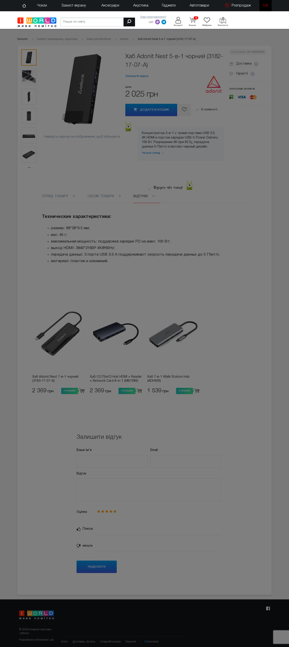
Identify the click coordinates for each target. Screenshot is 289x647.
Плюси (87, 528)
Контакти (152, 641)
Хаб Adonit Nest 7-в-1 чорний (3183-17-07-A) (55, 378)
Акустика (140, 5)
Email (154, 450)
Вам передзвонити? (153, 17)
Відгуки (141, 196)
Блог (64, 641)
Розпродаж (241, 5)
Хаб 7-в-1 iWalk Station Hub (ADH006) (168, 378)
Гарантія (131, 641)
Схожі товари (101, 196)
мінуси (87, 545)
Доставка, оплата (83, 641)
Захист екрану (73, 5)
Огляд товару (55, 196)
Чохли (42, 5)
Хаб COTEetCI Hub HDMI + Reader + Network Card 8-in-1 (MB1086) (116, 378)
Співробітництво (110, 641)
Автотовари (199, 5)
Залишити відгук (137, 76)
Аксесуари (110, 5)
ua (265, 5)
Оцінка (82, 512)
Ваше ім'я (84, 450)
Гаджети (169, 5)
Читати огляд (151, 153)
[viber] (157, 21)
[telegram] (163, 21)
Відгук (81, 473)
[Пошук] (129, 22)
